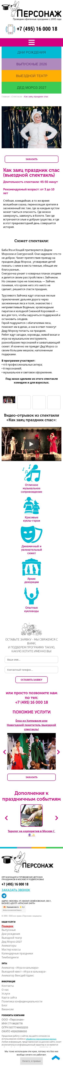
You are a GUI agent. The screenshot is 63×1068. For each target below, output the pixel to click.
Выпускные (9, 930)
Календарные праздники (17, 953)
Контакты (8, 986)
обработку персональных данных (41, 1038)
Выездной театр (12, 938)
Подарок (7, 926)
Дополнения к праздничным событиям (31, 796)
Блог (4, 1005)
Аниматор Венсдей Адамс (18, 975)
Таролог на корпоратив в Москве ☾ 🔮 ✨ (31, 833)
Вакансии (8, 1009)
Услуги (6, 993)
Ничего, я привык (31, 1061)
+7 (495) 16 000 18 (37, 28)
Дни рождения (11, 934)
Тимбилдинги (10, 957)
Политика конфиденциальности (22, 1001)
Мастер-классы (11, 949)
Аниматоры (9, 945)
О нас (5, 989)
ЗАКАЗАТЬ (31, 159)
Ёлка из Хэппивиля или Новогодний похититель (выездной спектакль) (31, 725)
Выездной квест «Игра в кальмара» (24, 971)
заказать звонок (16, 890)
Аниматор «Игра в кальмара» (20, 967)
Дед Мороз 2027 (12, 941)
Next (58, 752)
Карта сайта (9, 997)
